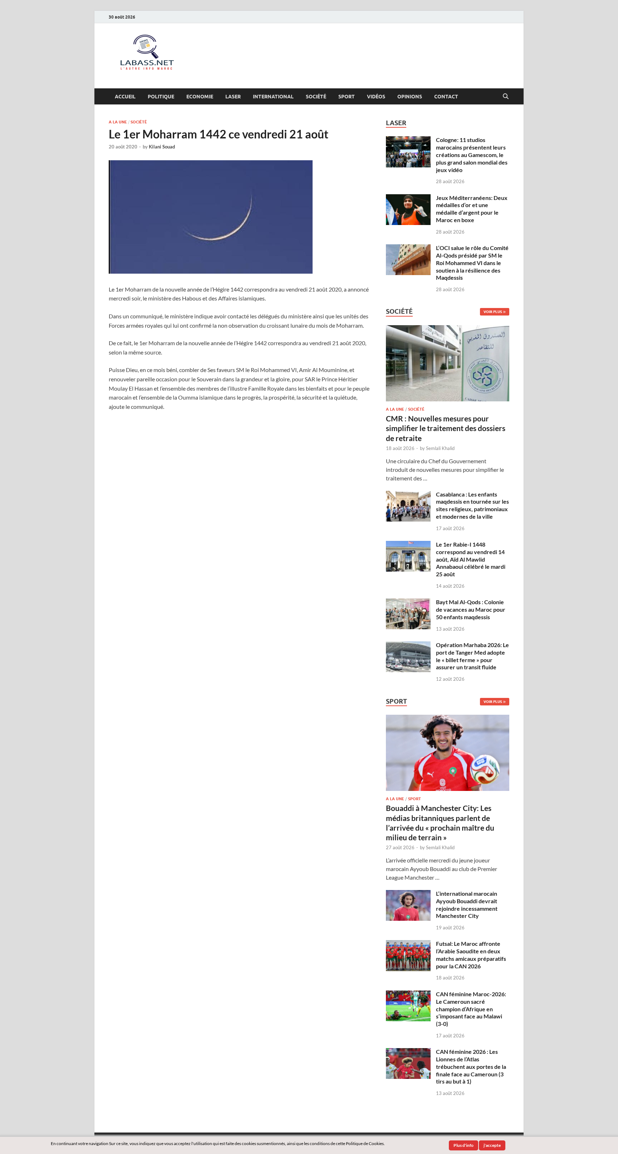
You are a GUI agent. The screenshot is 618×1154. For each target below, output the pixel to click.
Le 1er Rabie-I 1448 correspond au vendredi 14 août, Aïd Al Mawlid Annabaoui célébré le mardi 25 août (470, 559)
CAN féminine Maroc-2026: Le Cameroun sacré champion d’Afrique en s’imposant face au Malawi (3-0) (471, 1009)
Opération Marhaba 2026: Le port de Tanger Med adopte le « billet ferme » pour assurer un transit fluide (472, 655)
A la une (118, 121)
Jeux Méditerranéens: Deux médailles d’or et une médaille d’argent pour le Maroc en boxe (471, 208)
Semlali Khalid (440, 448)
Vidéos (376, 96)
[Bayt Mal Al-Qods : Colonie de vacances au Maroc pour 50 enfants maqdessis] (408, 602)
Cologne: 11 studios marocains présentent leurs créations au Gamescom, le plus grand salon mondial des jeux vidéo (471, 154)
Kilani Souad (162, 147)
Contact (446, 96)
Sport (346, 96)
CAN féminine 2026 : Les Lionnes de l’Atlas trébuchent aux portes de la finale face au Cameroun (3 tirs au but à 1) (471, 1066)
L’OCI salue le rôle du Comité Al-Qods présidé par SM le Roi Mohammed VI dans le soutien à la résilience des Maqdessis (472, 262)
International (273, 96)
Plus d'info (463, 1145)
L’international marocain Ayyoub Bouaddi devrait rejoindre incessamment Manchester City (466, 904)
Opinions (409, 96)
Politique (161, 96)
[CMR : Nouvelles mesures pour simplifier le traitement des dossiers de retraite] (447, 329)
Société (316, 96)
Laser (233, 96)
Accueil (125, 96)
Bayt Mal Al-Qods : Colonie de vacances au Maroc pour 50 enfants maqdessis (470, 609)
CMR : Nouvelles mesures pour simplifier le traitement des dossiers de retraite (445, 428)
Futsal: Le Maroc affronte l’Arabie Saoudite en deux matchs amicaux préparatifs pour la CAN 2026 (471, 954)
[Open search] (505, 96)
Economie (199, 96)
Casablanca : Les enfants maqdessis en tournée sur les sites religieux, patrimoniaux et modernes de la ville (472, 505)
